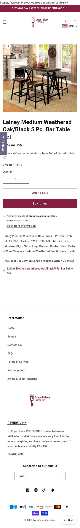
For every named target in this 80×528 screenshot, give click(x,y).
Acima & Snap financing (22, 378)
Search (11, 336)
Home (11, 327)
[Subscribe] (61, 476)
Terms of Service (18, 361)
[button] (5, 22)
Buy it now (40, 203)
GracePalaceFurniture (44, 520)
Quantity (7, 171)
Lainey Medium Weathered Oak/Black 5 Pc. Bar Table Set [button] (40, 271)
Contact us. (14, 344)
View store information (21, 225)
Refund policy (16, 370)
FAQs (10, 353)
